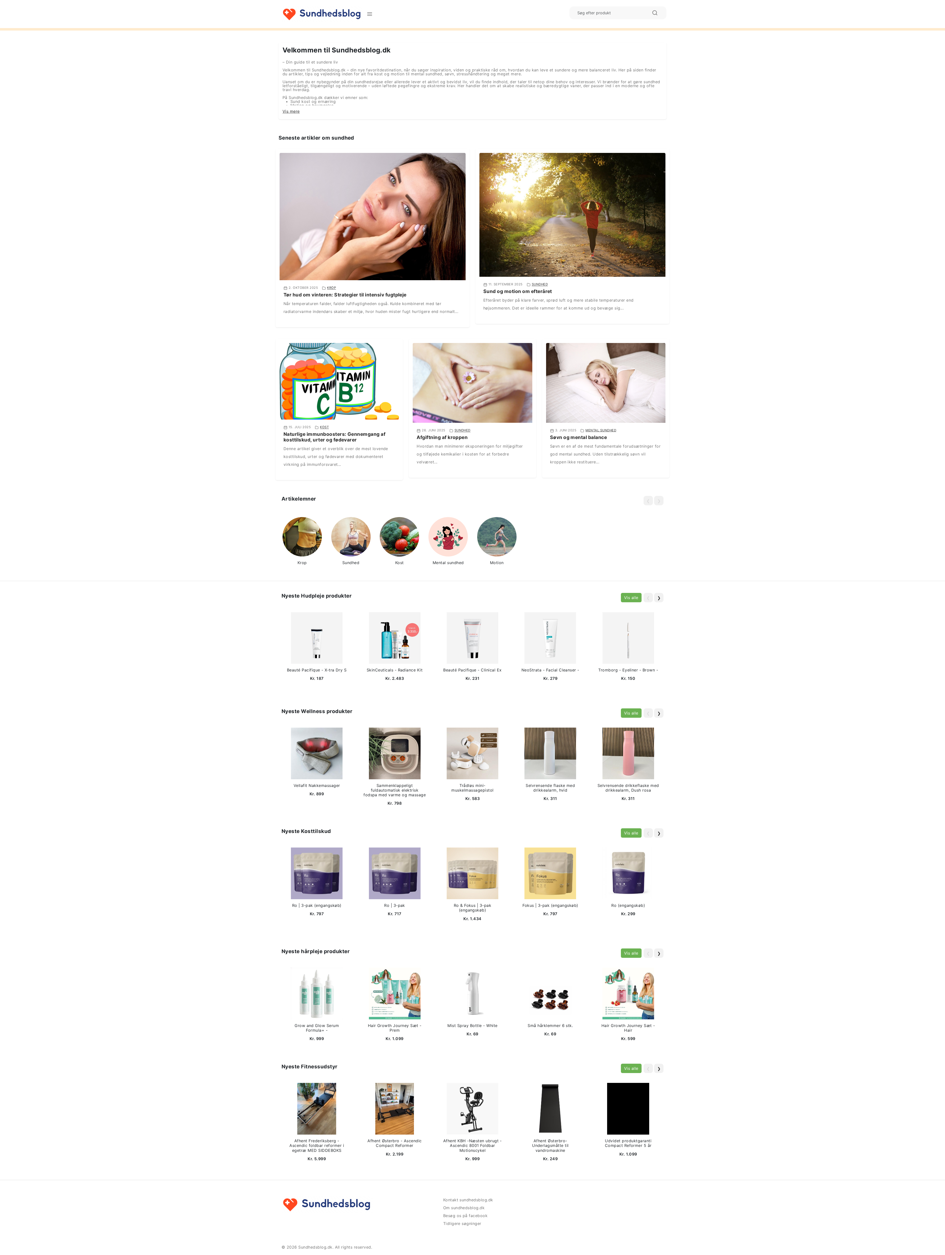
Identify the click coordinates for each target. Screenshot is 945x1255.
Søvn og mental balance (578, 437)
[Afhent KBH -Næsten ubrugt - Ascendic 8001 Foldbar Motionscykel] (472, 1108)
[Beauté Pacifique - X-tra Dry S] (317, 637)
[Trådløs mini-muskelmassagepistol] (472, 752)
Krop (331, 288)
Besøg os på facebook (465, 1215)
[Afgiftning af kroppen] (472, 382)
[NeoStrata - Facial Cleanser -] (550, 637)
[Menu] (370, 14)
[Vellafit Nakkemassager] (317, 752)
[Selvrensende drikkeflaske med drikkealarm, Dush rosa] (628, 752)
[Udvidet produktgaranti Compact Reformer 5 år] (628, 1108)
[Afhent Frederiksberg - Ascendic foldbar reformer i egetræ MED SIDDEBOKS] (316, 1108)
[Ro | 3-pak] (395, 873)
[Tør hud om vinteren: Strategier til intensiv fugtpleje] (373, 216)
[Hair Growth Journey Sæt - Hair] (628, 993)
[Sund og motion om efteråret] (572, 214)
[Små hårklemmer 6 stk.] (550, 993)
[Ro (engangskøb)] (628, 873)
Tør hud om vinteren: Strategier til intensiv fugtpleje (345, 295)
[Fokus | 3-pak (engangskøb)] (550, 873)
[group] (302, 542)
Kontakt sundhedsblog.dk (468, 1199)
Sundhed (540, 284)
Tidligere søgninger (462, 1223)
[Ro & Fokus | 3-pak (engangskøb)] (472, 873)
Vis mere (291, 111)
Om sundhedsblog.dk (464, 1207)
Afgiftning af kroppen (442, 437)
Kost (324, 427)
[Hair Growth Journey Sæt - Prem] (395, 993)
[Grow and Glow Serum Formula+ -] (317, 993)
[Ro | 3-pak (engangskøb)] (317, 873)
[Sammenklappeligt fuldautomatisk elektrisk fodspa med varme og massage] (395, 752)
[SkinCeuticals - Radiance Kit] (395, 637)
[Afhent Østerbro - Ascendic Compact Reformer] (394, 1108)
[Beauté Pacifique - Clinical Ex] (472, 637)
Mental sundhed (600, 430)
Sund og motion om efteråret (517, 291)
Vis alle (631, 597)
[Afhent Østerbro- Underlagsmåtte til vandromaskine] (550, 1108)
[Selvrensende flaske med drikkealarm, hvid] (550, 752)
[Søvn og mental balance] (605, 382)
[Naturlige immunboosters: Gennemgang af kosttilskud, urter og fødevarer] (339, 380)
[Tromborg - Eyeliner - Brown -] (628, 637)
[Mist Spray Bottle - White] (472, 993)
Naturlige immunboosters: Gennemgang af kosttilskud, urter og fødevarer (334, 437)
